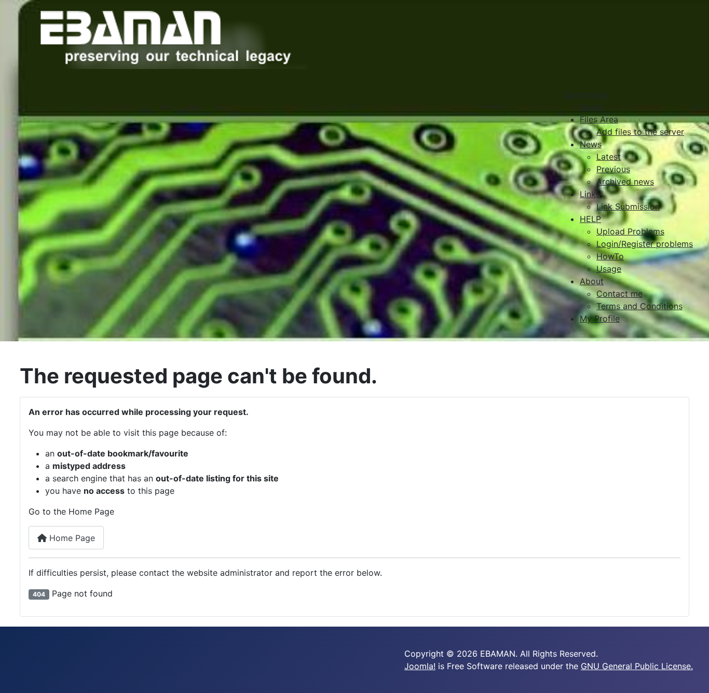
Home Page (71, 538)
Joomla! (419, 666)
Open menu (585, 94)
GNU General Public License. (637, 666)
